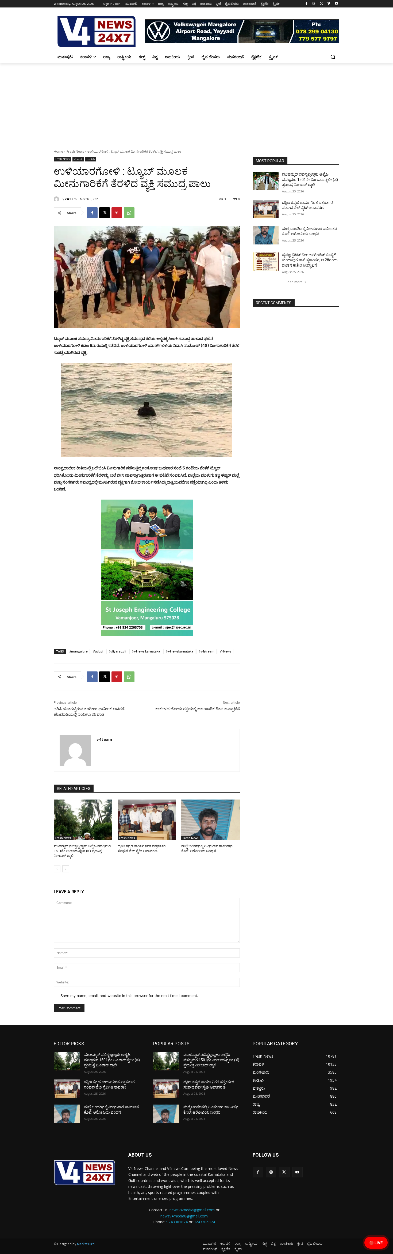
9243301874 (177, 1221)
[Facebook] (306, 4)
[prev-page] (57, 868)
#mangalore (78, 651)
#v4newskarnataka (179, 651)
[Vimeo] (329, 4)
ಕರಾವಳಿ (78, 159)
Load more (294, 282)
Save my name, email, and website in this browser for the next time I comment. (129, 995)
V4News (225, 651)
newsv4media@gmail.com (192, 1209)
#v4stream (206, 651)
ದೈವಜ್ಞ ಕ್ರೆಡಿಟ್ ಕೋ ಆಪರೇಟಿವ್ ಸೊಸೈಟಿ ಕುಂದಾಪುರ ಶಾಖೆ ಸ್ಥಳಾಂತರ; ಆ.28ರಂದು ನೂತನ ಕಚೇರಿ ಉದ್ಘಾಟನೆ (310, 260)
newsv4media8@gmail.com (184, 1216)
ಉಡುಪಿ (91, 159)
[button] (332, 56)
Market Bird (86, 1244)
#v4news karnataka (146, 651)
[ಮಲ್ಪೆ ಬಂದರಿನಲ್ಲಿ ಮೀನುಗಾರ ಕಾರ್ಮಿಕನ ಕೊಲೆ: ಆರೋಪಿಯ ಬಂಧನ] (210, 820)
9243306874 (204, 1221)
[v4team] (57, 199)
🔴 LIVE (376, 1242)
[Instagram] (314, 4)
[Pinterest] (116, 212)
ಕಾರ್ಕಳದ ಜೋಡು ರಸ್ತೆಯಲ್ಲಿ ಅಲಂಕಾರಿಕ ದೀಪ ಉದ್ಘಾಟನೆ (197, 708)
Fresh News (75, 151)
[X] (321, 4)
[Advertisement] (196, 103)
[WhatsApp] (129, 212)
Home (58, 151)
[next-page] (65, 868)
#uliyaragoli (117, 651)
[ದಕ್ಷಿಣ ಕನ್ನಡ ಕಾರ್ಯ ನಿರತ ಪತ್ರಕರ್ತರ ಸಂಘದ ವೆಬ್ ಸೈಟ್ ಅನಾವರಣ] (147, 820)
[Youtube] (336, 4)
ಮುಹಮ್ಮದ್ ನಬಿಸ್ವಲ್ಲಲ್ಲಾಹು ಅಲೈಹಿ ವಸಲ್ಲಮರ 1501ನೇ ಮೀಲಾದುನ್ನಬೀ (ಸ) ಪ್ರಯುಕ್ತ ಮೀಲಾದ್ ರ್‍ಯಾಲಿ (82, 851)
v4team (70, 199)
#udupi (98, 651)
